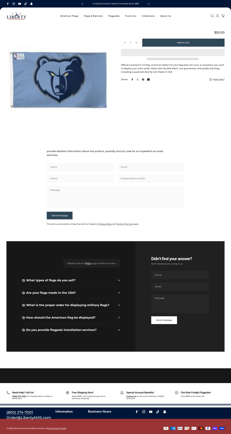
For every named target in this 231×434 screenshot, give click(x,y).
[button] (173, 52)
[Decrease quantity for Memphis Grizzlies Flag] (124, 43)
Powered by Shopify (56, 428)
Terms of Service (125, 224)
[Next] (148, 4)
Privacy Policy (105, 224)
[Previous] (82, 4)
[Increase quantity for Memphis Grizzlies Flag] (137, 43)
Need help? (219, 79)
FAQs (88, 263)
